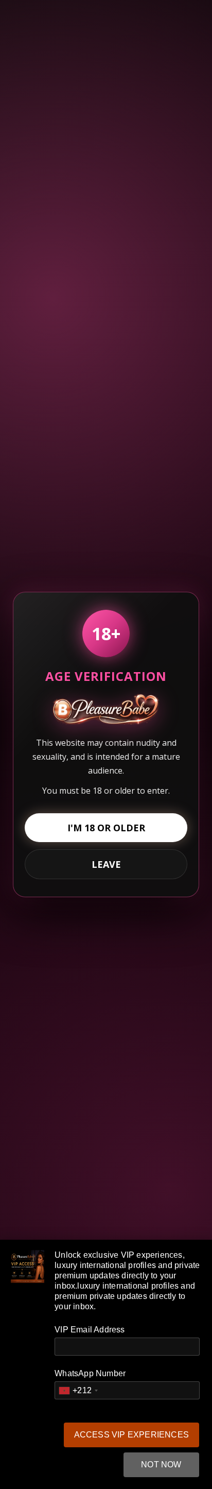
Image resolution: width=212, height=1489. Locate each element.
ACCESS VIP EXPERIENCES (131, 1434)
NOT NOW (161, 1464)
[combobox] (78, 1390)
